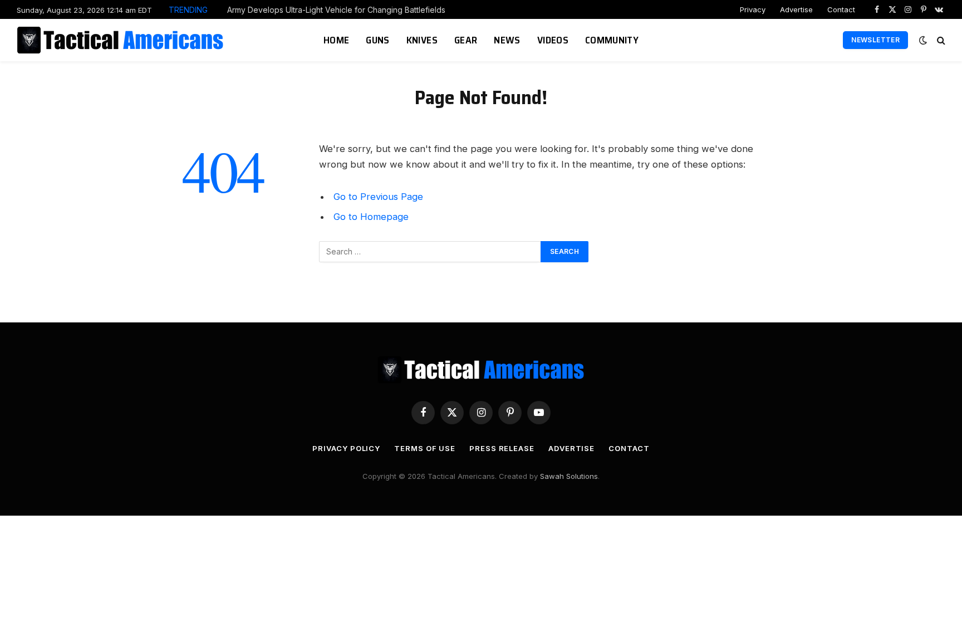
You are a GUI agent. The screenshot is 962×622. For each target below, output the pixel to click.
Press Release (501, 448)
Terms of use (424, 448)
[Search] (940, 40)
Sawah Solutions (569, 476)
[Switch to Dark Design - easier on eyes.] (923, 40)
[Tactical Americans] (122, 40)
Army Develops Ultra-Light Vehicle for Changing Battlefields (336, 9)
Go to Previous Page (378, 196)
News (507, 40)
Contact (841, 9)
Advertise (796, 9)
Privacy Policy (346, 448)
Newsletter (875, 40)
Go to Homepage (371, 216)
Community (612, 40)
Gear (465, 40)
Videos (552, 40)
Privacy (752, 9)
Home (336, 40)
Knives (422, 40)
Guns (377, 40)
